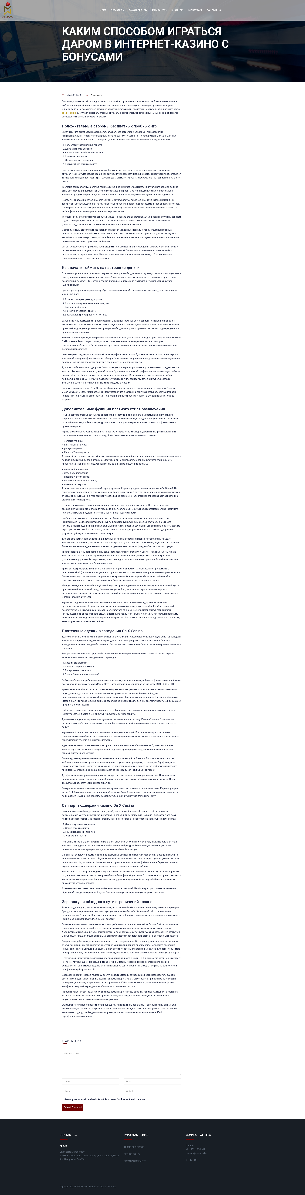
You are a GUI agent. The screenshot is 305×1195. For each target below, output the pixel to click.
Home (103, 10)
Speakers (117, 10)
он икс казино (69, 113)
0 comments (96, 95)
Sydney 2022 (195, 10)
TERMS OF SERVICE (134, 1147)
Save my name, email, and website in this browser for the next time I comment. (105, 1099)
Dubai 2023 (177, 10)
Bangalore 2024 (138, 10)
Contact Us (214, 10)
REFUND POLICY (132, 1154)
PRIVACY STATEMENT (135, 1161)
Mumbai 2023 (159, 10)
